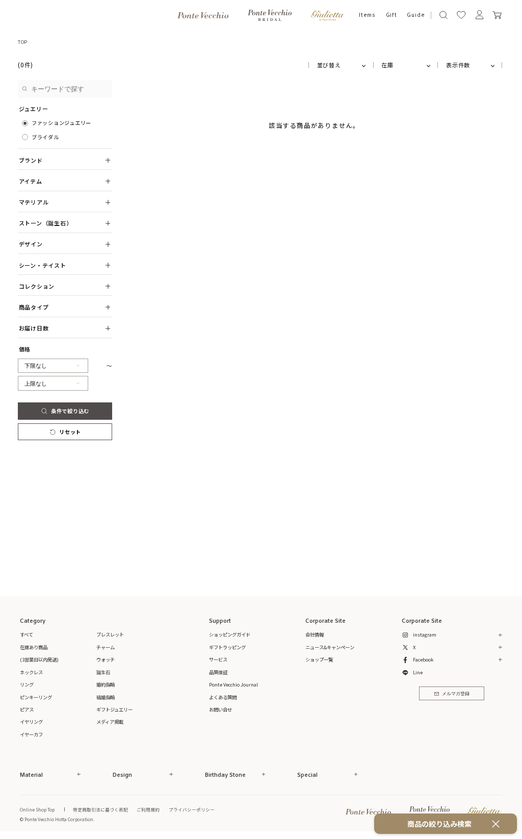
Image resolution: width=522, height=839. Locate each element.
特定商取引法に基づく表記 (100, 809)
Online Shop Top (37, 809)
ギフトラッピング (227, 647)
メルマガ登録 (455, 694)
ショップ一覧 (319, 659)
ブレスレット (110, 634)
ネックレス (31, 672)
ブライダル (45, 137)
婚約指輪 (105, 684)
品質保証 (218, 672)
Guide (416, 15)
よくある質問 (223, 697)
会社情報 (314, 634)
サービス (218, 659)
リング (27, 684)
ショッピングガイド (229, 634)
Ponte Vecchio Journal (233, 684)
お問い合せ (220, 709)
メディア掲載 (109, 721)
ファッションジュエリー (61, 122)
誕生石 (103, 672)
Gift (391, 15)
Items (367, 15)
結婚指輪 (105, 697)
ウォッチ (105, 659)
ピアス (27, 709)
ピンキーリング (36, 697)
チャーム (105, 647)
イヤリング (31, 721)
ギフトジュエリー (114, 709)
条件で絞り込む (70, 411)
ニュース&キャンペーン (329, 647)
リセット (70, 432)
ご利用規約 (148, 809)
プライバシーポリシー (192, 809)
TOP (23, 41)
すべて (26, 634)
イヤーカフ (31, 734)
